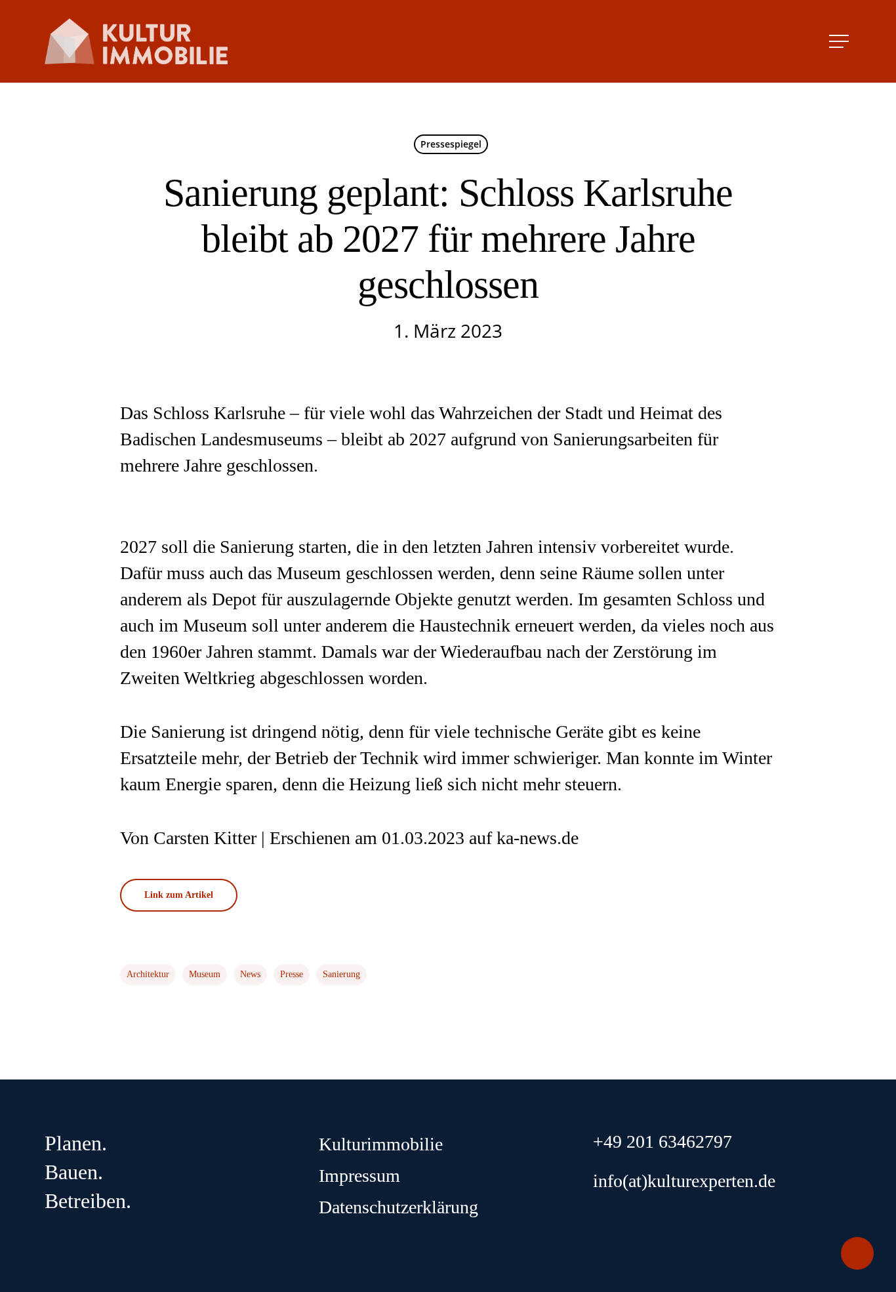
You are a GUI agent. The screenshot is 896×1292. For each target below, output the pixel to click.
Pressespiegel (450, 144)
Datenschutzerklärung (398, 1207)
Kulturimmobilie (381, 1144)
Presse (291, 974)
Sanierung (341, 974)
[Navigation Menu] (840, 41)
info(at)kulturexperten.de (684, 1181)
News (250, 974)
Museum (204, 974)
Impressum (359, 1175)
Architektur (148, 974)
